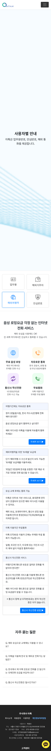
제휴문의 (17, 718)
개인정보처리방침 (39, 718)
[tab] (13, 282)
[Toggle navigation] (45, 4)
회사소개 (8, 718)
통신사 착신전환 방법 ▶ (32, 610)
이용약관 (26, 718)
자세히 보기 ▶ (36, 441)
